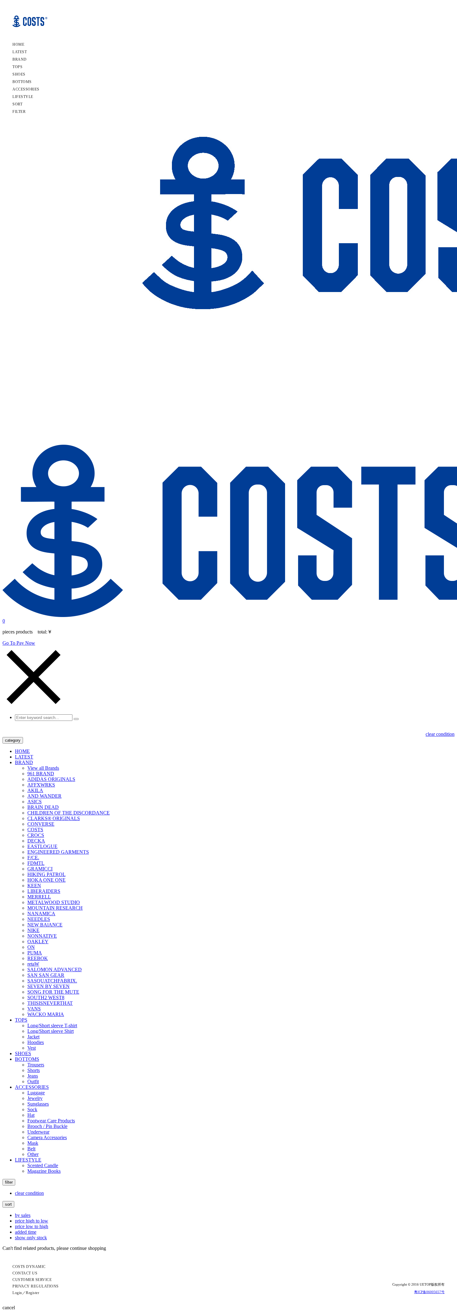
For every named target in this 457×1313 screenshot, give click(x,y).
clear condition (440, 734)
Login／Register (25, 1293)
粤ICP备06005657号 (429, 1292)
